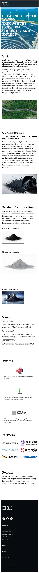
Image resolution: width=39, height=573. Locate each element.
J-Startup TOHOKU (23, 397)
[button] (35, 3)
